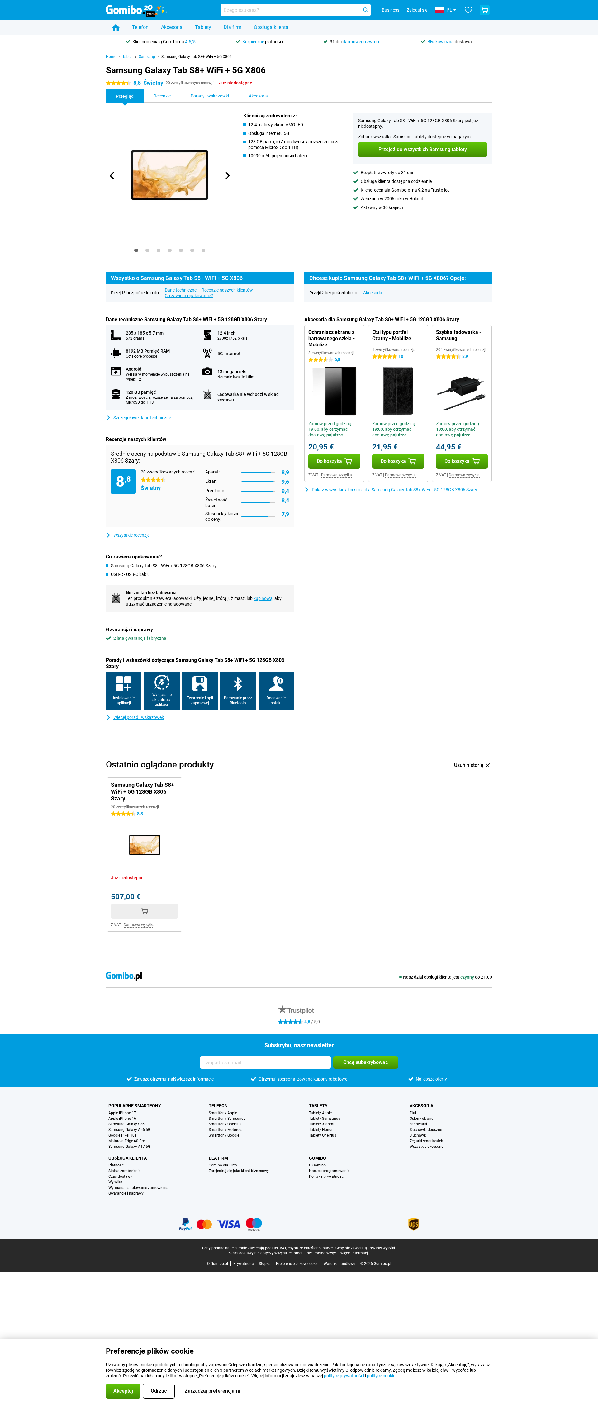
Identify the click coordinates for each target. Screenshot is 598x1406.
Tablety (203, 27)
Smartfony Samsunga (227, 1118)
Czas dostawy (120, 1176)
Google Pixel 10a (122, 1135)
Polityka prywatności (326, 1176)
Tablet (127, 57)
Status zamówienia (124, 1171)
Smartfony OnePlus (225, 1124)
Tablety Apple (320, 1113)
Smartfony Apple (223, 1113)
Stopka (265, 1263)
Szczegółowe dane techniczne (142, 417)
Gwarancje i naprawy (126, 1193)
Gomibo (317, 1158)
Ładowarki (418, 1124)
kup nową (263, 598)
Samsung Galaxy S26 (126, 1124)
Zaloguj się (417, 9)
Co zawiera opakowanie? (189, 295)
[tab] (136, 250)
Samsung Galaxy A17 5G (129, 1146)
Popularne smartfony (134, 1105)
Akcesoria (172, 27)
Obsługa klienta (271, 27)
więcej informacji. (355, 1253)
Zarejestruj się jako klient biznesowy (239, 1171)
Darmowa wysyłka (336, 475)
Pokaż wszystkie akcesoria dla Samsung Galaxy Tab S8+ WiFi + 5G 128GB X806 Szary (394, 489)
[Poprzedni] (112, 175)
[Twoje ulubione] (468, 9)
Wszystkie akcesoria (427, 1146)
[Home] (116, 27)
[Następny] (227, 175)
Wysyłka (115, 1182)
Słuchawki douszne (426, 1130)
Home (111, 57)
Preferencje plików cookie (297, 1263)
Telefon (140, 27)
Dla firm (232, 27)
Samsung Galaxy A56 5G (129, 1130)
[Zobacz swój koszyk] (484, 9)
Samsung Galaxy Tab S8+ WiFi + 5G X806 (196, 57)
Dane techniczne (181, 289)
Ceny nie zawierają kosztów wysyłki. (365, 1248)
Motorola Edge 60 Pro (126, 1141)
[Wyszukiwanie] (366, 10)
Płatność (116, 1165)
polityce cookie (381, 1375)
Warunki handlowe (339, 1263)
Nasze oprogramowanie (329, 1171)
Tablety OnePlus (322, 1135)
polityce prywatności (344, 1375)
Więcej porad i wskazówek (138, 717)
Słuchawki (418, 1135)
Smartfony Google (224, 1135)
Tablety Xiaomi (321, 1124)
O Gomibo (317, 1165)
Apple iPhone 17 (122, 1113)
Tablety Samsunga (324, 1118)
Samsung (147, 57)
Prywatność (243, 1263)
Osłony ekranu (422, 1118)
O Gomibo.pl (217, 1263)
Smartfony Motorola (226, 1130)
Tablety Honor (321, 1130)
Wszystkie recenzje (131, 535)
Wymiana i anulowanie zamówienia (138, 1187)
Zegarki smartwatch (426, 1141)
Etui (413, 1113)
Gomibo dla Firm (223, 1165)
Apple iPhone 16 (122, 1118)
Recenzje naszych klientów (227, 289)
